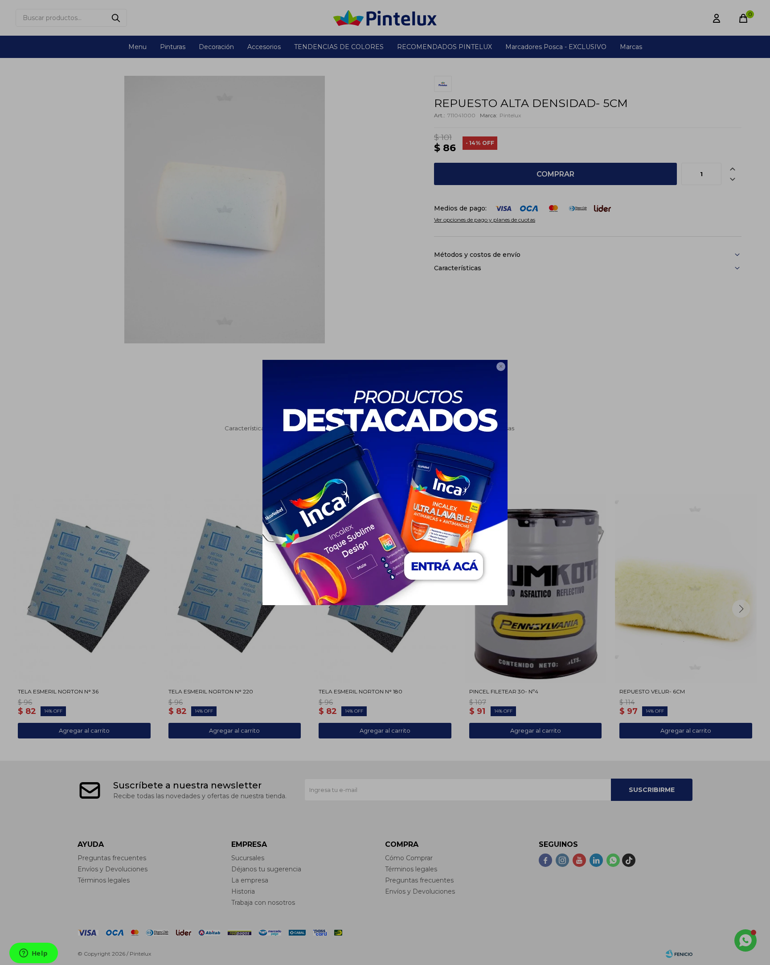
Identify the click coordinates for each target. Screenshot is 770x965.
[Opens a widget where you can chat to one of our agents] (33, 954)
